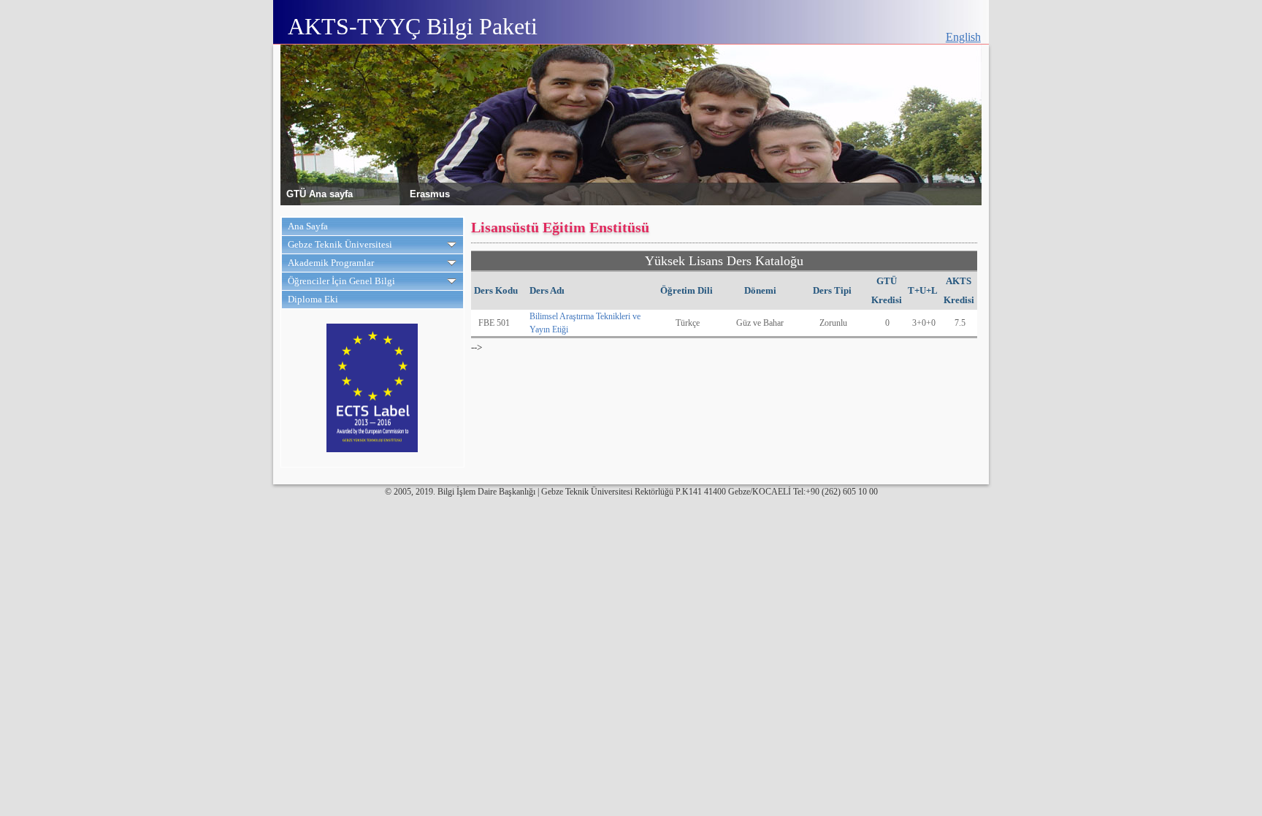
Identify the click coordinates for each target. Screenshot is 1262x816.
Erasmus (430, 193)
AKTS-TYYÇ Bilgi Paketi (413, 26)
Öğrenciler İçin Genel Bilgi (341, 280)
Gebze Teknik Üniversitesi (340, 244)
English (963, 37)
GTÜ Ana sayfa (319, 193)
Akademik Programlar (331, 262)
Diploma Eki (313, 299)
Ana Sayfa (308, 226)
